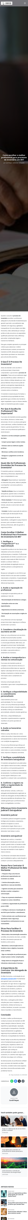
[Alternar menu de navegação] (25, 3)
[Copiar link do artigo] (23, 1081)
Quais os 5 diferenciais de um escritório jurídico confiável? (14, 1129)
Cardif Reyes (9, 163)
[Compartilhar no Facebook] (15, 1081)
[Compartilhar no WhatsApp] (11, 1081)
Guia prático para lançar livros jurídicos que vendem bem (17, 1203)
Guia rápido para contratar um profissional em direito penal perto (12, 1150)
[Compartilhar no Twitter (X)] (19, 1081)
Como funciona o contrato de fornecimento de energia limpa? (11, 1171)
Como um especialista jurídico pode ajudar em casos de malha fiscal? (17, 1194)
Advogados (21, 163)
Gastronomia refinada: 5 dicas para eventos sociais (17, 1212)
